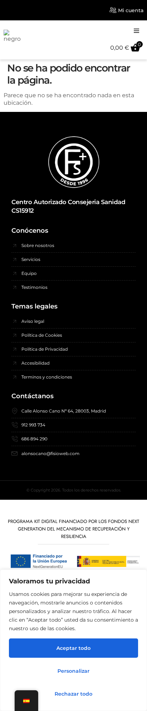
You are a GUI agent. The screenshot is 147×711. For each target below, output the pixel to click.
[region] (73, 640)
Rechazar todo (73, 694)
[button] (136, 30)
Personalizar (73, 671)
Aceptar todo (73, 648)
